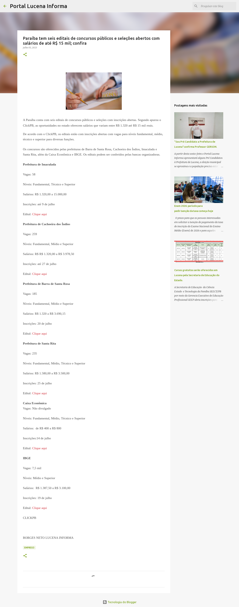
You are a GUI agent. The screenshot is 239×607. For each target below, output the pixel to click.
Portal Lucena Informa (38, 6)
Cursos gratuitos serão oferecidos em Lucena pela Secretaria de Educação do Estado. (196, 275)
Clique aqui (39, 214)
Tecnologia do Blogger (121, 602)
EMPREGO (29, 547)
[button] (25, 54)
